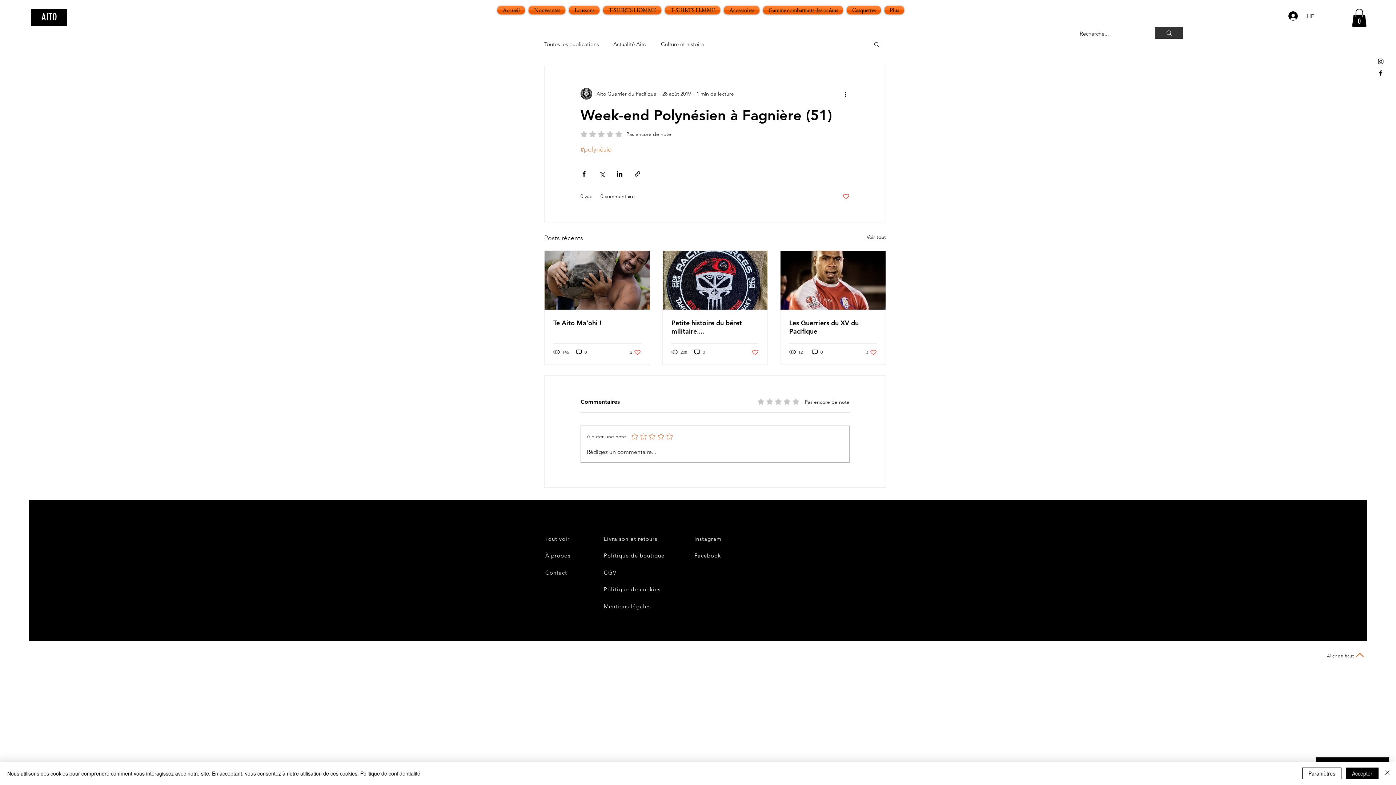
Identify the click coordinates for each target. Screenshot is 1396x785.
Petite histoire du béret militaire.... (706, 327)
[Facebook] (1380, 73)
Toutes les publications (571, 44)
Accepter (1362, 773)
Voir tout (876, 237)
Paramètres (1321, 773)
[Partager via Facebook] (584, 173)
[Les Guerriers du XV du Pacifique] (833, 280)
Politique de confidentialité (390, 773)
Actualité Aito (629, 44)
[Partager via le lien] (637, 173)
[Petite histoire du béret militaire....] (715, 280)
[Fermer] (1387, 773)
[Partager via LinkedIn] (619, 173)
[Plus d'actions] (845, 93)
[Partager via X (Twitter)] (601, 173)
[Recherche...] (1169, 33)
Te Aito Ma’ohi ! (577, 323)
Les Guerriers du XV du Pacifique (824, 327)
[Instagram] (1380, 61)
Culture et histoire (682, 44)
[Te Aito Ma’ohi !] (597, 280)
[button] (1359, 18)
